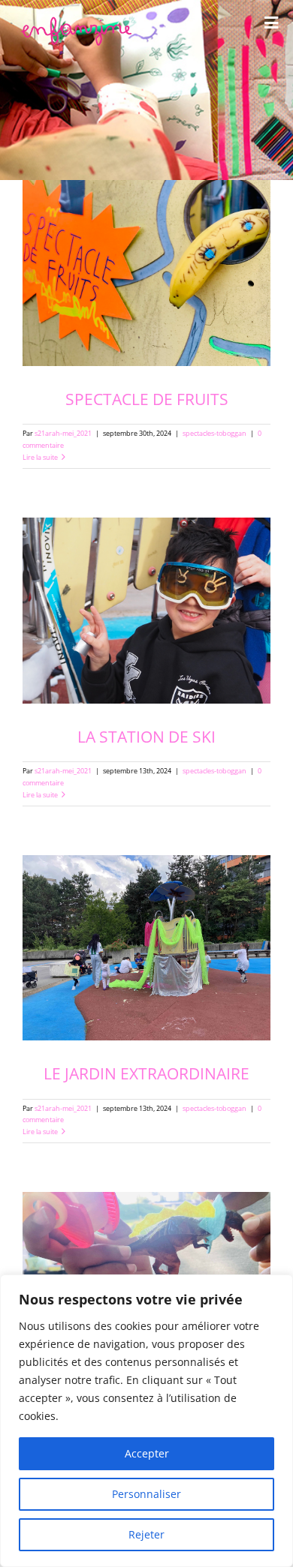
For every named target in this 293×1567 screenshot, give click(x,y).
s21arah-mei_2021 (63, 433)
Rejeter (146, 1534)
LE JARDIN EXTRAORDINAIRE (146, 1073)
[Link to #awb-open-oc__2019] (271, 23)
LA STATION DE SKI (146, 736)
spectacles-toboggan (214, 433)
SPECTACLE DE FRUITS (146, 399)
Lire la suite (40, 457)
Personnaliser (146, 1494)
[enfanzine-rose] (78, 21)
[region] (146, 1420)
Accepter (147, 1453)
